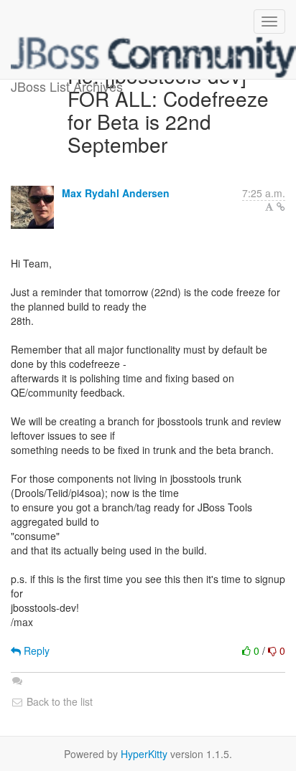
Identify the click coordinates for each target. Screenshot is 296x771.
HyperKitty (144, 754)
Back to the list (58, 701)
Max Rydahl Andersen (116, 193)
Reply (35, 650)
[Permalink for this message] (281, 206)
